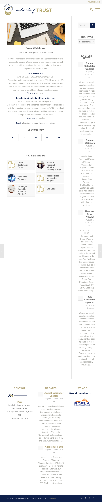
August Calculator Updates (89, 66)
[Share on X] (24, 137)
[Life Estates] (2, 251)
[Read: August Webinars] (80, 141)
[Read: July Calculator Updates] (80, 298)
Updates (35, 53)
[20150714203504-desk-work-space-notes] (36, 34)
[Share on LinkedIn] (47, 137)
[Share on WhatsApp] (35, 137)
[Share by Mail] (59, 137)
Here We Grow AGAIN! (89, 214)
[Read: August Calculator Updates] (80, 64)
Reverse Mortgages (39, 123)
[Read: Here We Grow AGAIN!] (80, 212)
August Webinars (54, 447)
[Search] (90, 10)
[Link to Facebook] (85, 498)
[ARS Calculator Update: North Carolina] (100, 251)
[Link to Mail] (93, 498)
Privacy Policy (36, 498)
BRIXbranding (51, 498)
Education (26, 123)
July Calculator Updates (89, 300)
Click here (31, 93)
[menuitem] (90, 10)
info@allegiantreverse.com (19, 405)
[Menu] (96, 10)
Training (52, 123)
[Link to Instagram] (89, 498)
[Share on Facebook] (12, 137)
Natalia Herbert (47, 53)
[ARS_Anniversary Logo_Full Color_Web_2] (27, 10)
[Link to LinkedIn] (81, 498)
